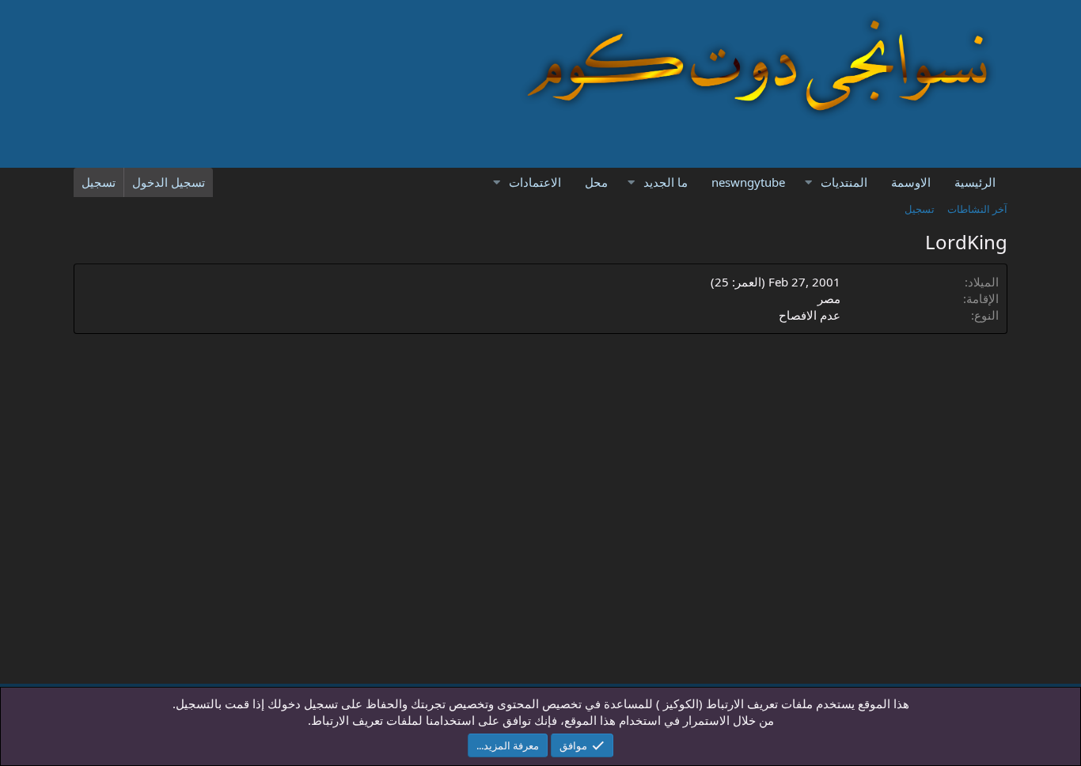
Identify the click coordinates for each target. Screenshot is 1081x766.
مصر (828, 298)
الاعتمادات (535, 182)
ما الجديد (665, 182)
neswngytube (748, 182)
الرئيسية (975, 182)
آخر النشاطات (977, 209)
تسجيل (920, 209)
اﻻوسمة (911, 182)
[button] (808, 182)
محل (596, 182)
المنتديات (844, 182)
